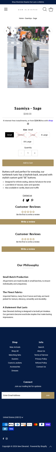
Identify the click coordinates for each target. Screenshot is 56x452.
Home (21, 18)
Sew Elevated (23, 446)
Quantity (28, 148)
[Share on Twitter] (28, 201)
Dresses (15, 371)
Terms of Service (41, 355)
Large (32, 135)
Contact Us (41, 367)
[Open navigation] (8, 9)
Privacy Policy (41, 359)
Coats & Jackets (15, 363)
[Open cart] (51, 9)
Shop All (15, 351)
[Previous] (7, 31)
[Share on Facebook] (24, 201)
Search (41, 347)
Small (9, 135)
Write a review (28, 221)
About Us (41, 351)
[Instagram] (6, 439)
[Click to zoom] (49, 31)
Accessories (15, 367)
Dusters (15, 359)
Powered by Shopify (38, 446)
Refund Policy (41, 363)
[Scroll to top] (50, 446)
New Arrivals (15, 347)
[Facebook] (3, 439)
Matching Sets (15, 355)
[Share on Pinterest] (32, 201)
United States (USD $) (12, 417)
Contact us (27, 196)
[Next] (13, 31)
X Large (44, 135)
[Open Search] (44, 9)
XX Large (27, 142)
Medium (21, 135)
